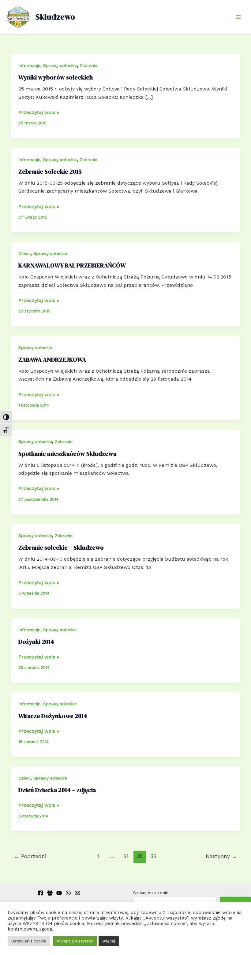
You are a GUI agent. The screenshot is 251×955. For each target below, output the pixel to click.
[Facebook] (40, 893)
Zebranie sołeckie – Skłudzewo (61, 547)
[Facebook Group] (50, 893)
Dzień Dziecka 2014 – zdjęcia (57, 790)
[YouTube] (59, 893)
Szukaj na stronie (150, 892)
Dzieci (24, 253)
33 (153, 856)
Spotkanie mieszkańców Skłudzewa (67, 453)
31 (126, 856)
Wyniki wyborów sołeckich (55, 77)
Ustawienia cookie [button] (28, 941)
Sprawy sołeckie (60, 65)
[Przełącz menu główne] (238, 17)
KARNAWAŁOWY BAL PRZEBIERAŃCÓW (72, 265)
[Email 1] (77, 893)
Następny (221, 856)
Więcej (108, 941)
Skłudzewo (55, 16)
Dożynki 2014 (36, 641)
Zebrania (88, 65)
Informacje (29, 65)
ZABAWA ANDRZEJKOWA (52, 359)
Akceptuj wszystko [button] (75, 941)
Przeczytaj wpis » (38, 112)
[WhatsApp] (68, 893)
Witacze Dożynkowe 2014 (52, 716)
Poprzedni (30, 856)
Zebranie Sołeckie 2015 (50, 171)
